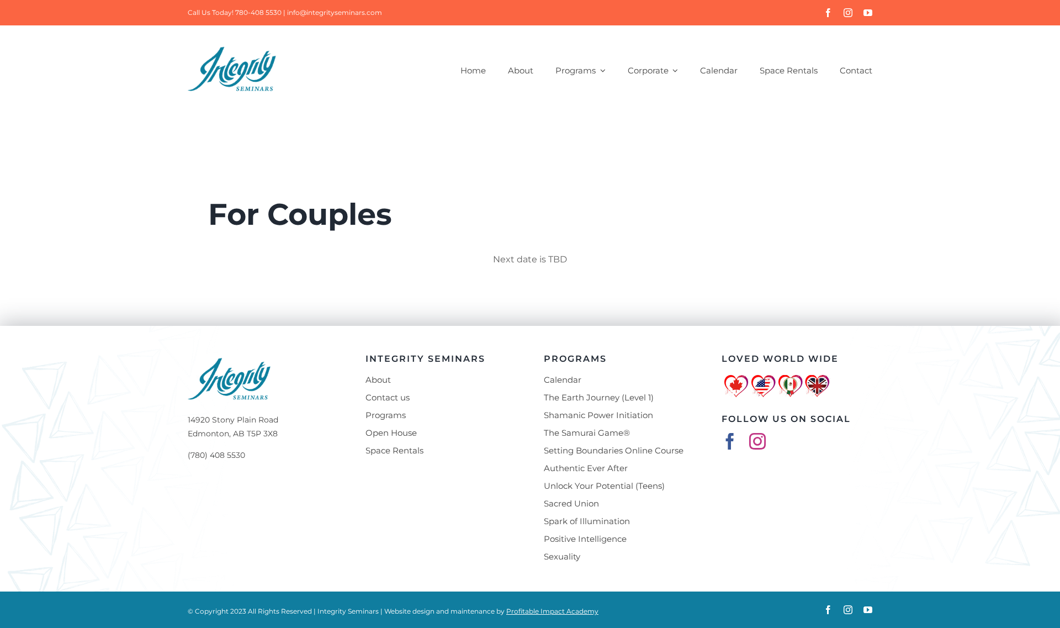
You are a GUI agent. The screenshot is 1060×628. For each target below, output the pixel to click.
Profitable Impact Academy (552, 611)
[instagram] (848, 12)
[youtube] (867, 12)
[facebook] (828, 12)
